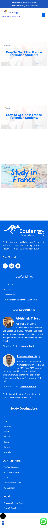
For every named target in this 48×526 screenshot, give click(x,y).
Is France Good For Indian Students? (19, 158)
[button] (43, 15)
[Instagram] (11, 266)
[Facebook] (5, 266)
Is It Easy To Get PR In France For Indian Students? (22, 99)
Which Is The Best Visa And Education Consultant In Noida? (21, 34)
